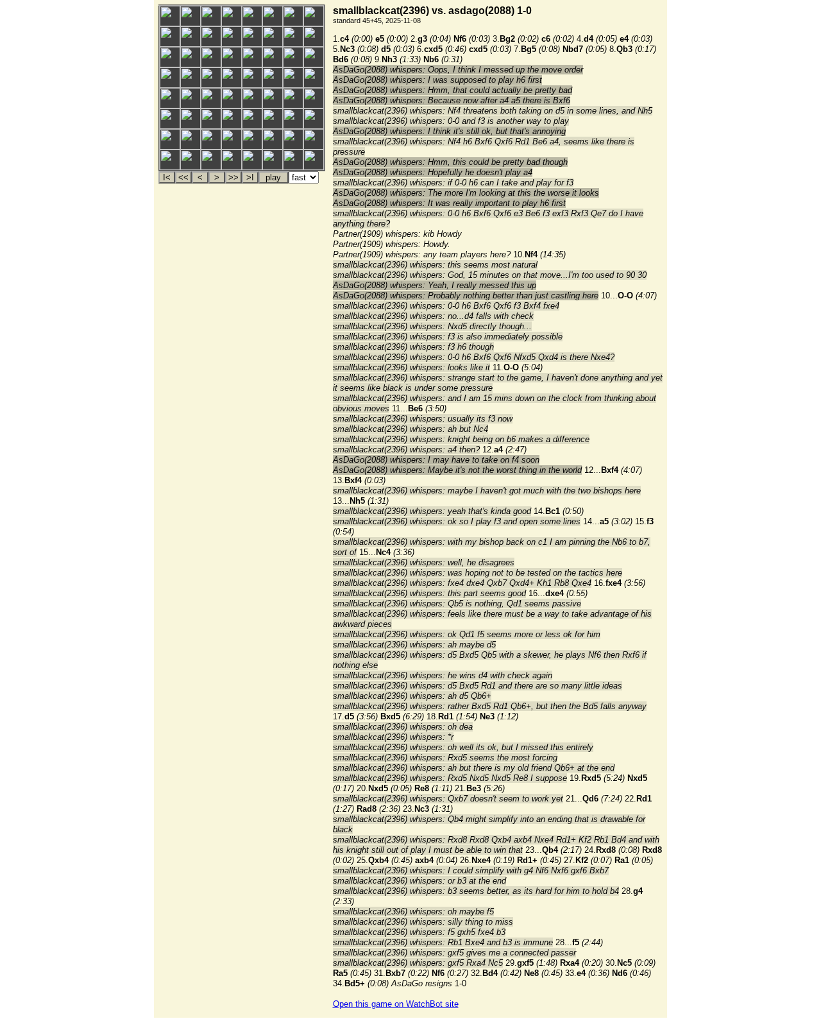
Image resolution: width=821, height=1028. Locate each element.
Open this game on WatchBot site (396, 1004)
